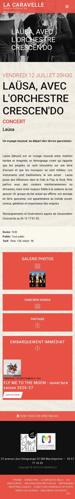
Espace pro (31, 480)
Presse (17, 480)
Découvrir (12, 395)
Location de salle (52, 480)
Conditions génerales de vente (53, 487)
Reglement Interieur (54, 490)
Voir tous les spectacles (39, 416)
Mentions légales (20, 487)
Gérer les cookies (26, 490)
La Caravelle (23, 8)
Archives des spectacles (40, 483)
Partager (37, 319)
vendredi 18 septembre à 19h (22, 378)
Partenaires (66, 483)
